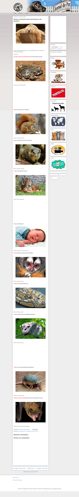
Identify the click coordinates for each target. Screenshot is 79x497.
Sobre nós (21, 13)
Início (15, 13)
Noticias (36, 431)
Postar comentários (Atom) (32, 471)
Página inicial (31, 468)
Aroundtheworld (22, 431)
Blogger (59, 488)
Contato (26, 13)
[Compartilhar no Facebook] (36, 429)
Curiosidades (28, 431)
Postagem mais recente (19, 468)
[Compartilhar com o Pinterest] (37, 429)
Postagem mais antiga (41, 468)
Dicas (33, 431)
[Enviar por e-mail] (32, 429)
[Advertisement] (30, 97)
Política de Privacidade (17, 480)
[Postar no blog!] (33, 429)
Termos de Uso (16, 477)
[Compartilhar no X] (35, 429)
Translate (59, 48)
